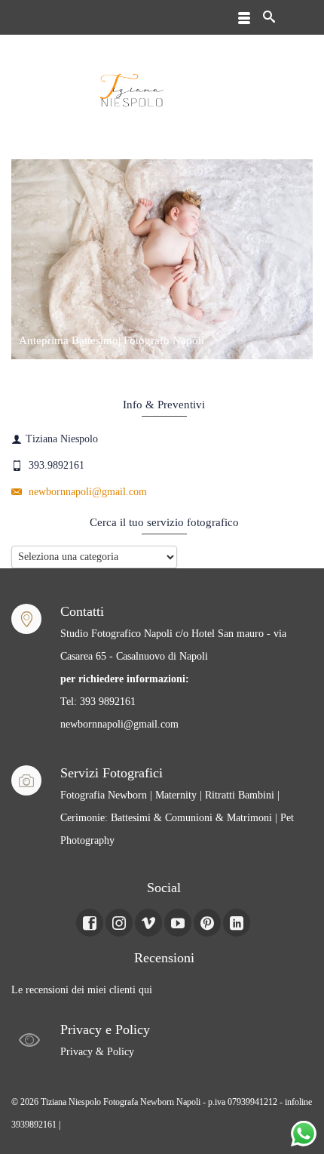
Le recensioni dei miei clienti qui (81, 990)
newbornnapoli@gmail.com (86, 491)
